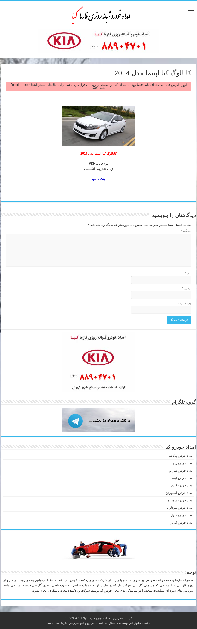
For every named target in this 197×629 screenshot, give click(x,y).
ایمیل (186, 288)
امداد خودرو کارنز (182, 522)
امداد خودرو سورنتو (181, 500)
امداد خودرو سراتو (181, 470)
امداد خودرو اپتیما (182, 478)
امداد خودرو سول (182, 515)
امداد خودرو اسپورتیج (180, 493)
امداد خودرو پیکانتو (181, 455)
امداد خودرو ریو (183, 463)
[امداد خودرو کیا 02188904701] (98, 14)
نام (188, 273)
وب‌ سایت (184, 303)
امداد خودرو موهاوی (180, 507)
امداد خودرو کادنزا (182, 485)
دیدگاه (186, 231)
